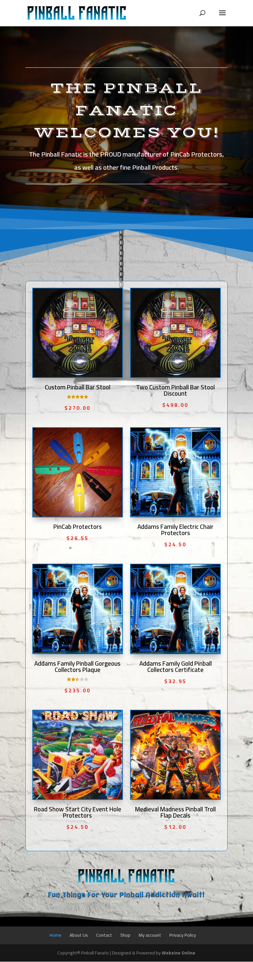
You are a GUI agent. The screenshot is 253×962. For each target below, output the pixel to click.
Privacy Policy (182, 935)
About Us (79, 935)
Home (55, 935)
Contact (104, 935)
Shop (125, 935)
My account (150, 935)
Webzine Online (178, 953)
